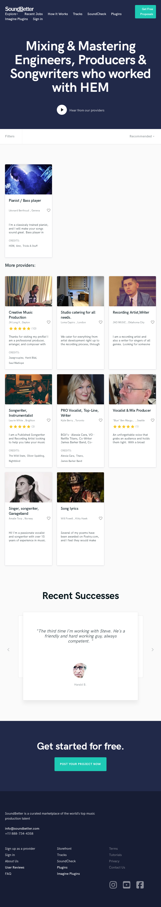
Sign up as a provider (20, 849)
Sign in (38, 19)
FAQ (8, 874)
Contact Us (117, 868)
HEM (11, 246)
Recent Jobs (34, 14)
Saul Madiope (16, 363)
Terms (113, 849)
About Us (11, 861)
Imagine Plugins (16, 19)
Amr (18, 246)
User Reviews (14, 868)
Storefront (64, 849)
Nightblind (14, 461)
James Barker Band (71, 461)
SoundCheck (96, 14)
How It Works (58, 14)
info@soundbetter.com (22, 829)
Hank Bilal (30, 357)
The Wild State (17, 455)
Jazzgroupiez (16, 357)
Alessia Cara (67, 455)
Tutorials (115, 855)
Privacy (114, 861)
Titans (79, 455)
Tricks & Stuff (30, 246)
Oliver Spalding (35, 455)
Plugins (116, 14)
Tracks (77, 14)
